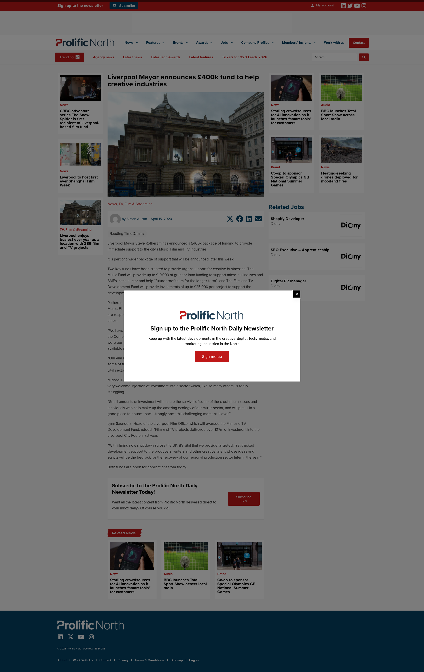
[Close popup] (296, 294)
